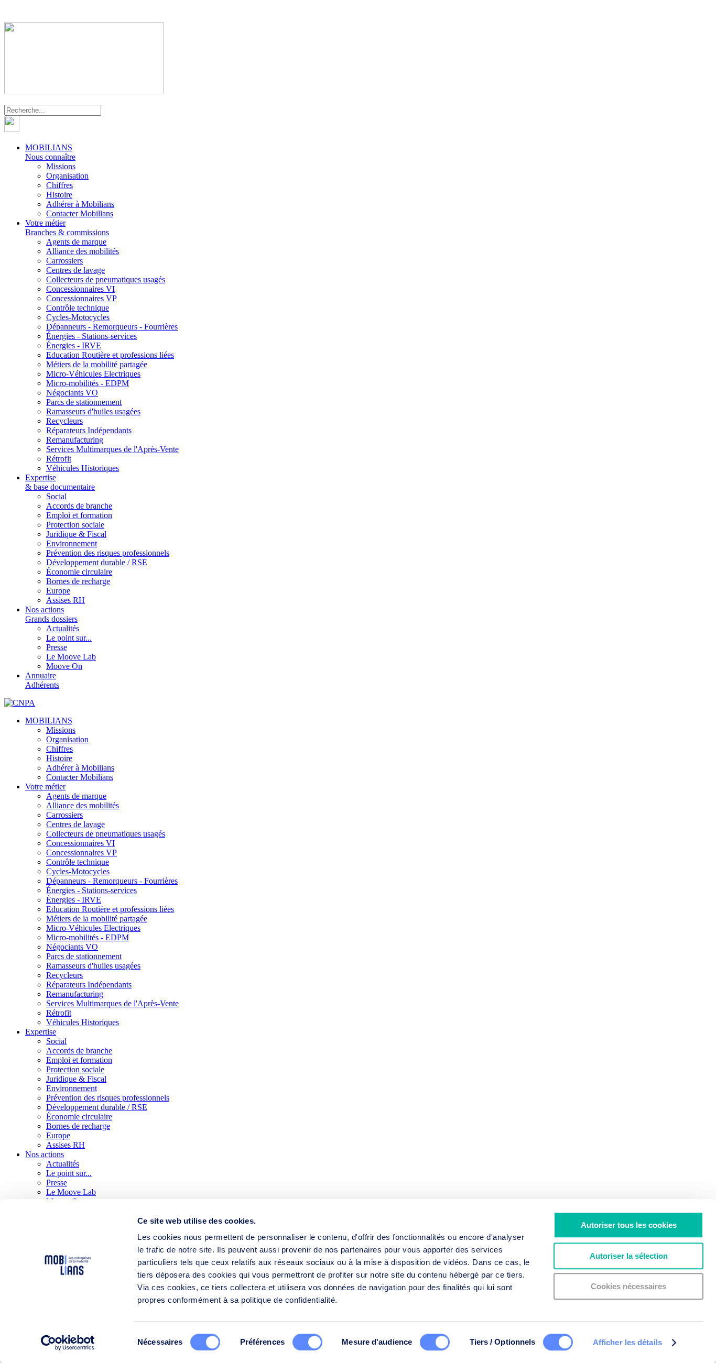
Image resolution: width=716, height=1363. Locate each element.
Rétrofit (58, 458)
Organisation (67, 175)
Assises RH (65, 600)
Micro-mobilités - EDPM (87, 383)
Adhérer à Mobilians (80, 204)
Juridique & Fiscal (76, 534)
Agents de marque (76, 241)
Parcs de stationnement (84, 402)
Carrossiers (64, 260)
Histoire (59, 194)
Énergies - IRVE (73, 345)
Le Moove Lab (71, 656)
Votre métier (67, 227)
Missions (60, 166)
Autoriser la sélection (629, 1255)
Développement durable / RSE (96, 562)
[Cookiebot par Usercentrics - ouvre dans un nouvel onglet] (68, 1342)
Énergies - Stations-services (91, 336)
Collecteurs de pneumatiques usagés (105, 279)
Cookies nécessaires (628, 1286)
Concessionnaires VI (80, 288)
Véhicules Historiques (82, 468)
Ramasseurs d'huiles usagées (93, 411)
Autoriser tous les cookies (629, 1225)
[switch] (307, 1342)
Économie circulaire (79, 571)
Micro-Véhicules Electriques (93, 373)
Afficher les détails (627, 1342)
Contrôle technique (77, 307)
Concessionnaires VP (81, 298)
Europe (58, 590)
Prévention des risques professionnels (107, 552)
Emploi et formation (79, 515)
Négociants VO (72, 392)
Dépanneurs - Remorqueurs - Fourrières (112, 326)
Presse (56, 647)
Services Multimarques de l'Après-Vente (112, 449)
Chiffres (59, 185)
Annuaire (42, 680)
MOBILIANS (50, 152)
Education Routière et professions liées (110, 354)
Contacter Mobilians (79, 213)
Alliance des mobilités (82, 251)
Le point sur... (69, 637)
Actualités (62, 628)
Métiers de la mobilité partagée (96, 364)
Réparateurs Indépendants (89, 430)
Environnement (71, 543)
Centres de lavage (75, 270)
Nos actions (51, 614)
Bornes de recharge (78, 581)
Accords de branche (79, 505)
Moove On (64, 666)
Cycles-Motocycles (78, 317)
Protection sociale (75, 524)
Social (56, 496)
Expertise (60, 482)
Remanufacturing (74, 439)
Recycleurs (64, 420)
